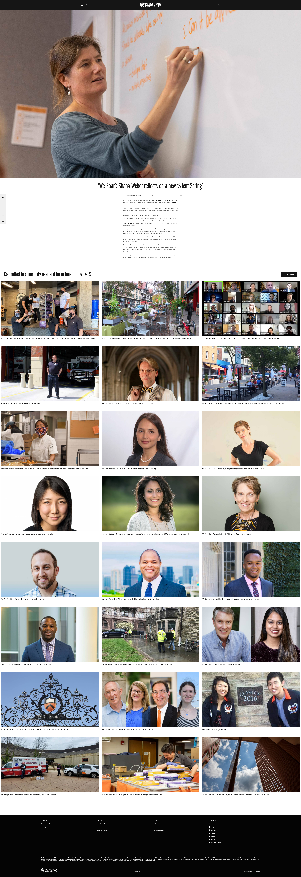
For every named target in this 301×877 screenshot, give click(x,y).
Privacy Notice (257, 871)
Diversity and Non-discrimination (47, 855)
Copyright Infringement (247, 871)
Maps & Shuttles (101, 824)
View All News (289, 274)
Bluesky (213, 839)
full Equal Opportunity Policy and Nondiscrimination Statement (142, 860)
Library (155, 820)
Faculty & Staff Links (158, 830)
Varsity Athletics (101, 827)
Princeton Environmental (133, 223)
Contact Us (44, 820)
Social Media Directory (216, 842)
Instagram (213, 827)
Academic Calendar (158, 824)
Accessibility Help (45, 824)
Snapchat (213, 830)
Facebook (213, 820)
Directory (43, 827)
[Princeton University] (49, 870)
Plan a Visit (100, 820)
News (88, 5)
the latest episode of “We (160, 200)
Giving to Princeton (102, 830)
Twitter (212, 824)
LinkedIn (213, 833)
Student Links (156, 827)
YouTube (213, 836)
